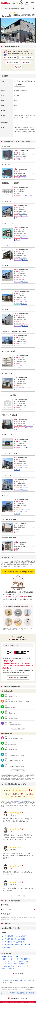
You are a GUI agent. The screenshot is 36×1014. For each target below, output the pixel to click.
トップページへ (19, 973)
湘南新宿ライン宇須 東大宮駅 (23, 127)
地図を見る (21, 84)
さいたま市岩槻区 (13, 62)
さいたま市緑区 (7, 942)
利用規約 (12, 993)
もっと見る (17, 895)
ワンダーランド (7, 963)
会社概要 (31, 993)
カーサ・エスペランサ (19, 966)
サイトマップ (4, 993)
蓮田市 (17, 944)
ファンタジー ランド (8, 961)
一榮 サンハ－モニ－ (8, 959)
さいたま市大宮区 (27, 57)
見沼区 (25, 980)
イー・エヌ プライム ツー (10, 956)
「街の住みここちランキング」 (20, 801)
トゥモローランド (22, 961)
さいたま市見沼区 (11, 57)
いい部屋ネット (5, 980)
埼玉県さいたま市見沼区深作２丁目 (24, 81)
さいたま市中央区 (7, 944)
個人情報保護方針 (22, 993)
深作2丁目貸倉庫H (8, 968)
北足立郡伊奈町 (7, 947)
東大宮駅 (26, 62)
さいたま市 (19, 980)
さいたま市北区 (20, 939)
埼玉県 (4, 932)
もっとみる (17, 728)
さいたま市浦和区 (19, 942)
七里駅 (19, 67)
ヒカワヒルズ (6, 966)
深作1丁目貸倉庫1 (22, 959)
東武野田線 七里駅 (20, 132)
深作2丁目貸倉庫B (19, 963)
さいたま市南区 (25, 944)
